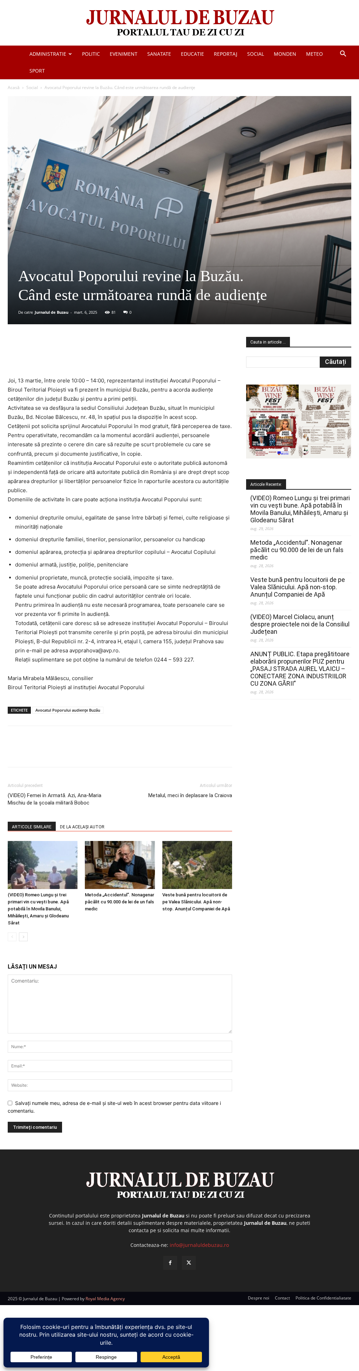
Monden (285, 53)
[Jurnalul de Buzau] (179, 23)
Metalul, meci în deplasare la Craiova (190, 795)
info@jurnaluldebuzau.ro (199, 1245)
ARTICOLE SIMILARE (32, 826)
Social (255, 53)
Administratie (47, 53)
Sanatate (159, 53)
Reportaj (225, 53)
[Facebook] (60, 356)
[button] (342, 54)
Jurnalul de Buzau (51, 312)
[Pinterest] (92, 356)
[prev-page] (12, 936)
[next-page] (23, 936)
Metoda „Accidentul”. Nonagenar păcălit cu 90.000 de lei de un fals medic (119, 901)
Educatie (192, 53)
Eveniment (123, 53)
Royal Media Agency (105, 1299)
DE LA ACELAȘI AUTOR (82, 826)
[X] (76, 356)
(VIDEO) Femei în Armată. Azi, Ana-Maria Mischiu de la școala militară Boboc (54, 799)
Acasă (14, 87)
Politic (91, 53)
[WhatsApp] (108, 356)
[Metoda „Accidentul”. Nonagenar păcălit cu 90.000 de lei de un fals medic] (120, 865)
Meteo (314, 53)
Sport (37, 70)
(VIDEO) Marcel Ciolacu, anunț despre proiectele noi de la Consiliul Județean (300, 624)
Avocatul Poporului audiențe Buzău (67, 710)
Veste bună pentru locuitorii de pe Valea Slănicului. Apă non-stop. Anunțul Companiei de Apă (196, 901)
